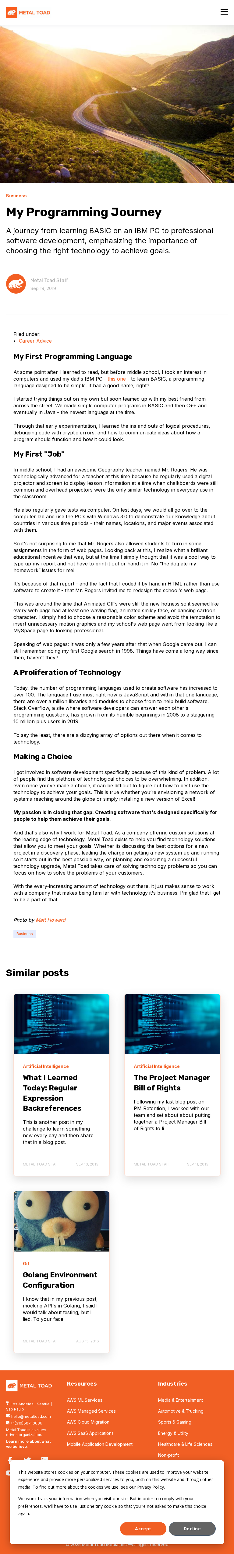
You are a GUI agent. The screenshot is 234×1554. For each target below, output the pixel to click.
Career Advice (35, 341)
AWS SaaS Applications (90, 1433)
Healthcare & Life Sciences (185, 1444)
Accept (143, 1529)
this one (117, 379)
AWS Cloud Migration (88, 1421)
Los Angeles (22, 1404)
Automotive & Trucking (181, 1411)
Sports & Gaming (174, 1421)
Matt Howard (51, 920)
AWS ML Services (84, 1400)
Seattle (43, 1404)
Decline (192, 1529)
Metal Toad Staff (49, 280)
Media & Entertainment (180, 1400)
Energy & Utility (173, 1433)
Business (24, 933)
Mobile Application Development (100, 1444)
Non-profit (168, 1455)
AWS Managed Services (91, 1411)
